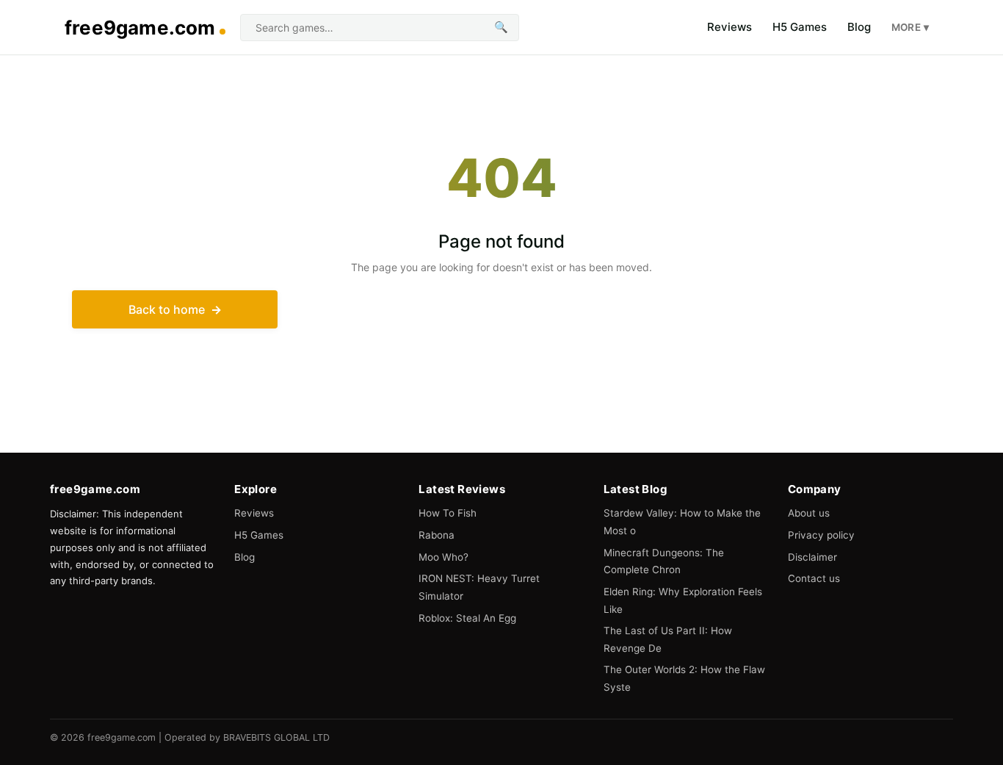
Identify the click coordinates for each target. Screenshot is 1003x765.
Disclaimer (812, 557)
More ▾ (910, 27)
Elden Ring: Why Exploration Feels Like (683, 600)
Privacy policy (821, 535)
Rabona (437, 535)
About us (809, 513)
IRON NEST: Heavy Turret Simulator (479, 587)
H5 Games (799, 27)
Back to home (166, 309)
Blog (859, 27)
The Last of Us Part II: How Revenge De (668, 639)
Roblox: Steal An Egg (467, 618)
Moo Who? (443, 557)
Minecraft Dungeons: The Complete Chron (664, 561)
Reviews (729, 27)
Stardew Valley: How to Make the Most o (682, 521)
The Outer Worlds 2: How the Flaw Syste (684, 678)
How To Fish (448, 513)
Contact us (814, 578)
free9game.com (140, 27)
